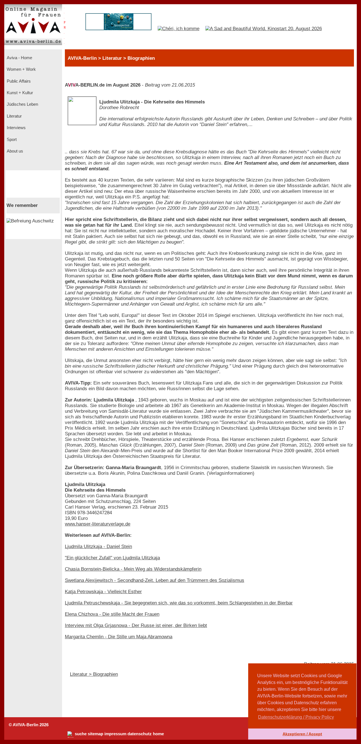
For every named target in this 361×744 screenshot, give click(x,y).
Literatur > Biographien (94, 674)
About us (14, 151)
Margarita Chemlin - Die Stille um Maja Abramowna (118, 636)
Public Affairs (18, 81)
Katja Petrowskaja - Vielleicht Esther (103, 591)
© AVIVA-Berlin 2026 (29, 725)
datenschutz (139, 734)
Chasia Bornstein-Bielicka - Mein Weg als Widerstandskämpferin (133, 569)
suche (81, 734)
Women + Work (21, 69)
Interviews (16, 127)
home (158, 734)
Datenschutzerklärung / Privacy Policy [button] (296, 717)
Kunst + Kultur (19, 92)
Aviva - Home (19, 58)
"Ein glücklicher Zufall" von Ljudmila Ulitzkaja (112, 557)
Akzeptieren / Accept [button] (302, 734)
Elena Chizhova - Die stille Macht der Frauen (112, 614)
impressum (115, 734)
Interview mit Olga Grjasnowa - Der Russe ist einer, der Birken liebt (136, 625)
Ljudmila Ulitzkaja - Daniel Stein (98, 546)
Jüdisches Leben (22, 104)
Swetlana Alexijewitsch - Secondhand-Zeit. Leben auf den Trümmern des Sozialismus (154, 580)
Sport (11, 139)
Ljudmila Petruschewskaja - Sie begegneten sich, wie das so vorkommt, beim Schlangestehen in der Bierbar (179, 603)
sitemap (95, 734)
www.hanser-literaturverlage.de (97, 524)
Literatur (14, 116)
